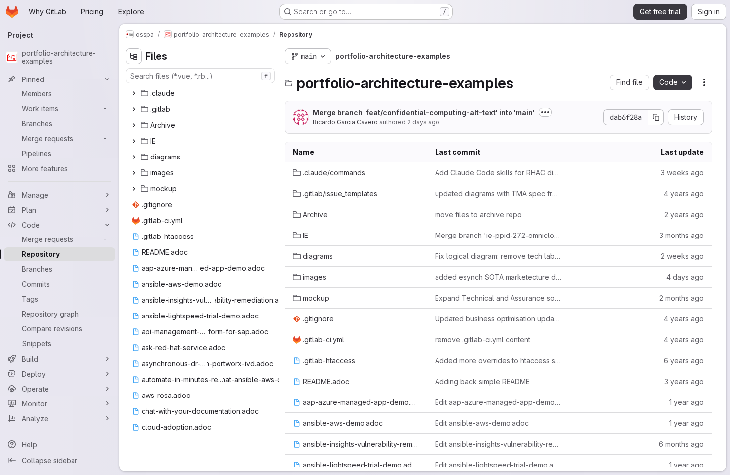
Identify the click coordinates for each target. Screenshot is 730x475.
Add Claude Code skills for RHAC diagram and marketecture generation (498, 172)
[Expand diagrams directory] (134, 157)
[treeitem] (201, 93)
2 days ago (423, 122)
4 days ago (685, 277)
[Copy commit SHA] (656, 117)
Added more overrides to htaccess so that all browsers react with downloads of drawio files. (498, 360)
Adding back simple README (482, 381)
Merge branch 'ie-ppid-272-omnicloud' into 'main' (498, 235)
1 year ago (686, 402)
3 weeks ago (682, 172)
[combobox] (200, 75)
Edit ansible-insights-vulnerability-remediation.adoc (498, 444)
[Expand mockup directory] (134, 189)
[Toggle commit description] (545, 112)
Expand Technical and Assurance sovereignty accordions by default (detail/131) (498, 298)
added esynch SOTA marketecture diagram (498, 277)
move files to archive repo (478, 214)
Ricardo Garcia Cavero (345, 122)
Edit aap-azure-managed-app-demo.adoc (498, 402)
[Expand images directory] (134, 173)
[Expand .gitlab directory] (134, 109)
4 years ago (684, 193)
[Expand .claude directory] (134, 93)
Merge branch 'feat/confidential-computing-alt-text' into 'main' (424, 112)
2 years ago (684, 214)
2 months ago (681, 298)
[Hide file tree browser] (134, 56)
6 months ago (681, 444)
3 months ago (681, 235)
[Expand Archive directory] (134, 125)
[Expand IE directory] (134, 141)
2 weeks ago (682, 256)
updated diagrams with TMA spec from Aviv (498, 193)
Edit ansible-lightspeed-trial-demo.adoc (498, 465)
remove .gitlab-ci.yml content (482, 339)
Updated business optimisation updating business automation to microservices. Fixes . (498, 319)
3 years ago (684, 381)
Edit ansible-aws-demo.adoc (482, 423)
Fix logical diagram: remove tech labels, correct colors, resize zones (498, 256)
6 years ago (684, 360)
